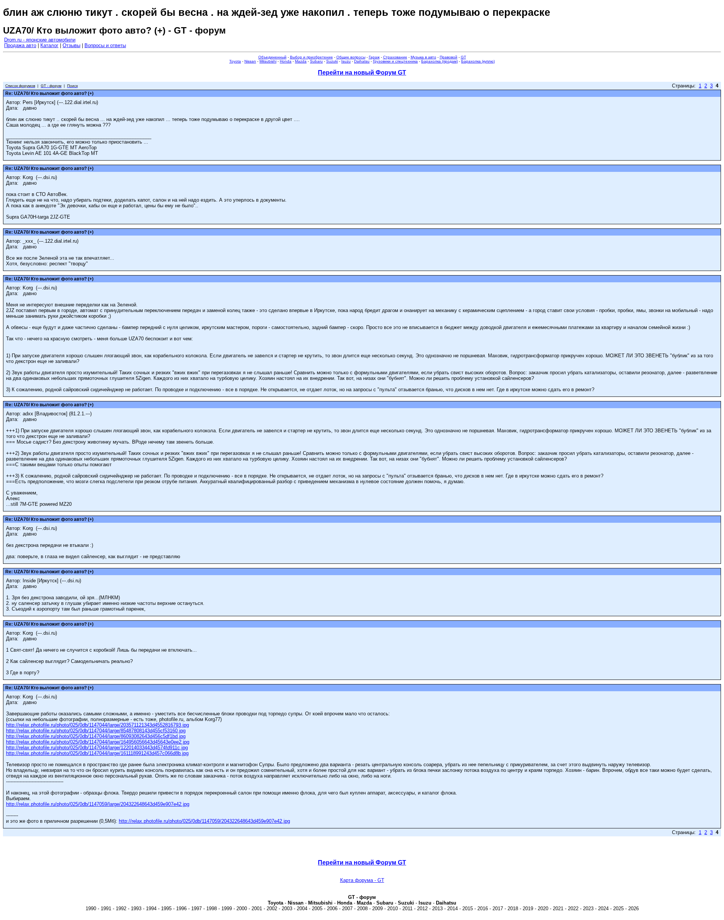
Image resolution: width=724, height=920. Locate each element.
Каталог (49, 45)
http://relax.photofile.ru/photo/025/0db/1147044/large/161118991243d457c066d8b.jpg (97, 753)
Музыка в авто (423, 57)
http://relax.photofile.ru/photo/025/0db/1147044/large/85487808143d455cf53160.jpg (96, 730)
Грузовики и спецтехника (395, 61)
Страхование (395, 57)
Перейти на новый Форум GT (362, 72)
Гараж (374, 57)
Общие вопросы (350, 57)
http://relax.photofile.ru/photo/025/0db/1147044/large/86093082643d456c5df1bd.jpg (96, 736)
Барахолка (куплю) (478, 61)
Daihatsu (362, 61)
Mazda (301, 61)
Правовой (448, 57)
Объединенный (272, 57)
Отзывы (71, 45)
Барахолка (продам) (439, 61)
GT (463, 57)
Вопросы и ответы (105, 45)
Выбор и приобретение (311, 57)
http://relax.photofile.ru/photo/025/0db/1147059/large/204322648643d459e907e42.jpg (97, 804)
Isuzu (346, 61)
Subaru (316, 61)
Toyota (235, 61)
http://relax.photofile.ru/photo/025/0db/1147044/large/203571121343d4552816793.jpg (97, 725)
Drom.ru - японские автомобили (39, 40)
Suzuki (332, 61)
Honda (285, 61)
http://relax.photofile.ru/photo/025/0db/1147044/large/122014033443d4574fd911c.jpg (97, 747)
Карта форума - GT (362, 880)
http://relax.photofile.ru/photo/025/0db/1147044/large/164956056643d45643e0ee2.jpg (97, 742)
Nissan (250, 61)
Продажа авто (20, 45)
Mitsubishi (267, 61)
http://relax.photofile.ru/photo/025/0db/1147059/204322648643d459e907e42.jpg (204, 821)
